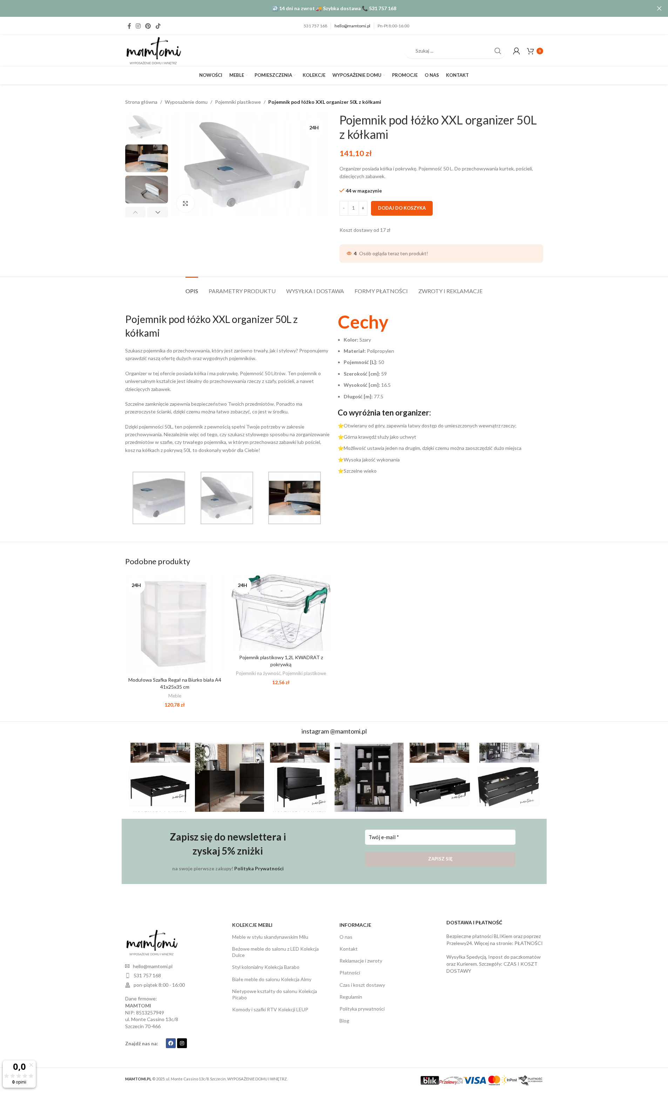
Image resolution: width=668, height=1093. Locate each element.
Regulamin (350, 997)
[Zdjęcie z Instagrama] (159, 777)
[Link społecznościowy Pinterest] (148, 26)
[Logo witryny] (153, 50)
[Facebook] (171, 1043)
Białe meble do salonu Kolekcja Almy (271, 979)
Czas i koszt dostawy (362, 985)
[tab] (191, 287)
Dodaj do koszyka (402, 208)
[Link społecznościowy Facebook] (129, 26)
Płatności (349, 973)
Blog (344, 1021)
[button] (135, 212)
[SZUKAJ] (498, 51)
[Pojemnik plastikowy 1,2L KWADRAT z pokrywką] (281, 612)
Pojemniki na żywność (258, 673)
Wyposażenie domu (186, 102)
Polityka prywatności (362, 1009)
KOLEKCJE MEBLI (252, 925)
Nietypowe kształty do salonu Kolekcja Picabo (274, 994)
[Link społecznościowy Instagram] (138, 26)
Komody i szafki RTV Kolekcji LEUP (270, 1009)
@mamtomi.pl (348, 731)
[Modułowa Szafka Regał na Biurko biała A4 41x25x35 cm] (174, 623)
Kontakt (348, 949)
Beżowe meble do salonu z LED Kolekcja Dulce (275, 952)
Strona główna (141, 102)
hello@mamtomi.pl (352, 25)
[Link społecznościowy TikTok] (158, 26)
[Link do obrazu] (151, 942)
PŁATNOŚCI (528, 943)
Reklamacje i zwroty (360, 961)
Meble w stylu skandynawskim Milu (270, 937)
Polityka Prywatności (259, 868)
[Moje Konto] (517, 51)
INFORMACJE (355, 925)
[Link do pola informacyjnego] (440, 395)
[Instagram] (182, 1043)
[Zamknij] (659, 8)
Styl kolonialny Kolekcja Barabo (265, 967)
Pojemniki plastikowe (238, 102)
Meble (174, 696)
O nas (345, 937)
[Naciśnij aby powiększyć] (185, 203)
